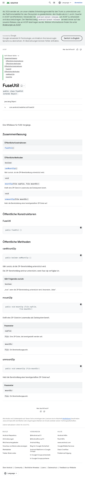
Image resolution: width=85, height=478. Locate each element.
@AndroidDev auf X (37, 439)
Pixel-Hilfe (61, 439)
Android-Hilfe (62, 435)
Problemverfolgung (64, 453)
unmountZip (9, 199)
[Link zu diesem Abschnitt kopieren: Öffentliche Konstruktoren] (38, 214)
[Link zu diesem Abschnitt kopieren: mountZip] (14, 298)
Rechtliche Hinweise (32, 467)
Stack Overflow (63, 450)
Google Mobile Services (66, 446)
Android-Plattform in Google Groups (40, 450)
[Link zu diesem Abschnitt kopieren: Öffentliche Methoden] (33, 242)
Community (18, 467)
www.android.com (64, 442)
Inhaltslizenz (66, 419)
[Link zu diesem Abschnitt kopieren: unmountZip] (17, 359)
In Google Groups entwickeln (40, 455)
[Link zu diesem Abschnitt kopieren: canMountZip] (18, 249)
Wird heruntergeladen (10, 442)
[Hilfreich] (77, 49)
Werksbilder (7, 450)
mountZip (9, 184)
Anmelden (78, 3)
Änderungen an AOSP (12, 25)
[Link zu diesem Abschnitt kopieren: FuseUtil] (13, 221)
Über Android (7, 467)
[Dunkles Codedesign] (81, 227)
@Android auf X (35, 435)
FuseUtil (8, 148)
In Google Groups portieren (39, 458)
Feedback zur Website (68, 467)
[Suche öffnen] (50, 2)
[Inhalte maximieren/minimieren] (18, 55)
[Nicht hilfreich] (80, 49)
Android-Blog (35, 442)
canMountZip (10, 168)
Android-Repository (9, 435)
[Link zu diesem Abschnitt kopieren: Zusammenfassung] (28, 134)
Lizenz (43, 467)
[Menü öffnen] (3, 2)
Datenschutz (52, 467)
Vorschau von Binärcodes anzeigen (15, 446)
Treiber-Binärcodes (9, 453)
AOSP (4, 49)
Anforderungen (8, 439)
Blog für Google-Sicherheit (39, 446)
